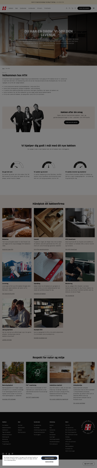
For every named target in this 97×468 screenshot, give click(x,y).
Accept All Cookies (49, 458)
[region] (30, 460)
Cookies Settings (49, 461)
